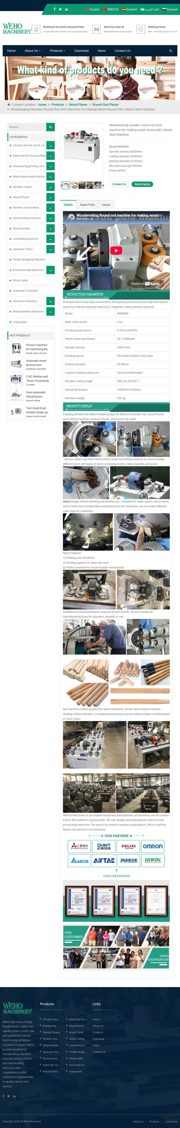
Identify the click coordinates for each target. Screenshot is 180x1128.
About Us (138, 1121)
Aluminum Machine (25, 301)
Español (131, 9)
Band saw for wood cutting (29, 155)
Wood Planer (78, 104)
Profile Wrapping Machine (29, 259)
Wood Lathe (20, 280)
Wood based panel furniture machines (33, 176)
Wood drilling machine (27, 218)
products (56, 50)
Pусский (171, 9)
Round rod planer (105, 104)
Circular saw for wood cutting (31, 145)
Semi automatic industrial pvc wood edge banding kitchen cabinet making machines (36, 396)
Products (58, 104)
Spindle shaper (22, 186)
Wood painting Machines (28, 311)
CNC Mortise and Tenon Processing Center (37, 380)
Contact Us (119, 184)
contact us (122, 50)
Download (82, 50)
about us (32, 50)
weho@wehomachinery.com (118, 31)
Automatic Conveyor (25, 290)
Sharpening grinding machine (31, 166)
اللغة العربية (151, 9)
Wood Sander (21, 228)
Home (11, 50)
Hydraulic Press (23, 249)
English (94, 9)
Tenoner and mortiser (26, 207)
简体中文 (113, 9)
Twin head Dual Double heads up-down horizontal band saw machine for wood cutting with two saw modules (37, 412)
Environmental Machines (28, 269)
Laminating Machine (25, 238)
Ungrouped (20, 321)
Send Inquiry (142, 184)
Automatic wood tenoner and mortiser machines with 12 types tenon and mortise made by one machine (37, 364)
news (102, 50)
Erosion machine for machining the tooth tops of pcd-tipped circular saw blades (37, 348)
